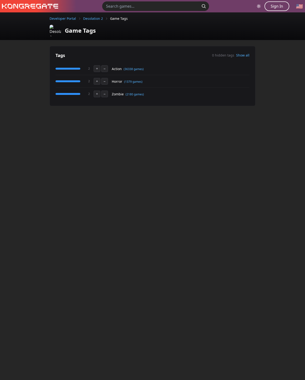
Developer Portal (63, 18)
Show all (242, 55)
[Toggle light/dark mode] (259, 6)
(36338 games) (134, 69)
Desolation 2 (93, 18)
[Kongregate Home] (29, 6)
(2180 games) (135, 94)
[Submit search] (203, 6)
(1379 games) (133, 82)
